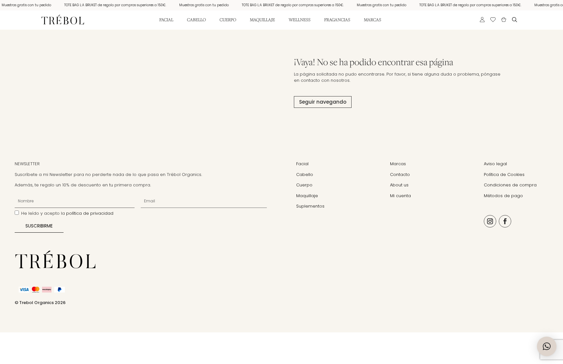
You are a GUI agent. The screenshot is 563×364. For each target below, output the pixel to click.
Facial (166, 19)
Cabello (196, 19)
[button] (546, 346)
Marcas (372, 19)
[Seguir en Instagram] (490, 221)
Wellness (299, 19)
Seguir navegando (322, 101)
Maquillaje (262, 19)
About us (399, 185)
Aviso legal (495, 164)
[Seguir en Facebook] (505, 221)
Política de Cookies (504, 174)
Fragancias (337, 19)
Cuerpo (228, 19)
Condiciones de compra (510, 185)
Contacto (400, 174)
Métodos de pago (503, 196)
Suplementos (310, 206)
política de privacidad (89, 213)
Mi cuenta (400, 196)
